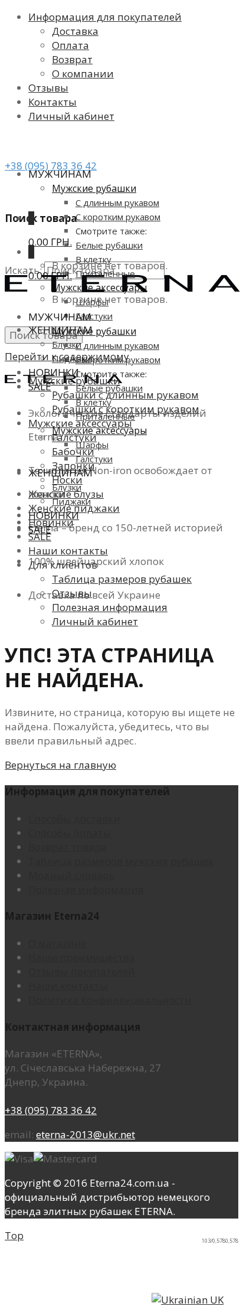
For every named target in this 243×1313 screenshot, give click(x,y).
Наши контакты (68, 985)
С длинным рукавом (117, 202)
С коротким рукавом (117, 217)
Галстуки (94, 316)
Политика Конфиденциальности (110, 1000)
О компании (83, 73)
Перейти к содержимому (67, 356)
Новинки (53, 372)
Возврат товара (67, 847)
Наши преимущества (81, 957)
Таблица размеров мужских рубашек (121, 861)
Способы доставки (74, 818)
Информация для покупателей (105, 17)
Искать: (23, 270)
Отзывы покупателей (81, 971)
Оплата (70, 45)
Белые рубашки (109, 245)
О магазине (57, 943)
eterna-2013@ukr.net (85, 1134)
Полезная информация (86, 889)
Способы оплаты (69, 833)
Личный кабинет (71, 116)
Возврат (72, 59)
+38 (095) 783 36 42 (51, 165)
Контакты (52, 102)
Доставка (75, 31)
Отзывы (48, 87)
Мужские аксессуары (99, 430)
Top (14, 1235)
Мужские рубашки (94, 188)
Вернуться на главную (60, 765)
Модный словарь (71, 875)
